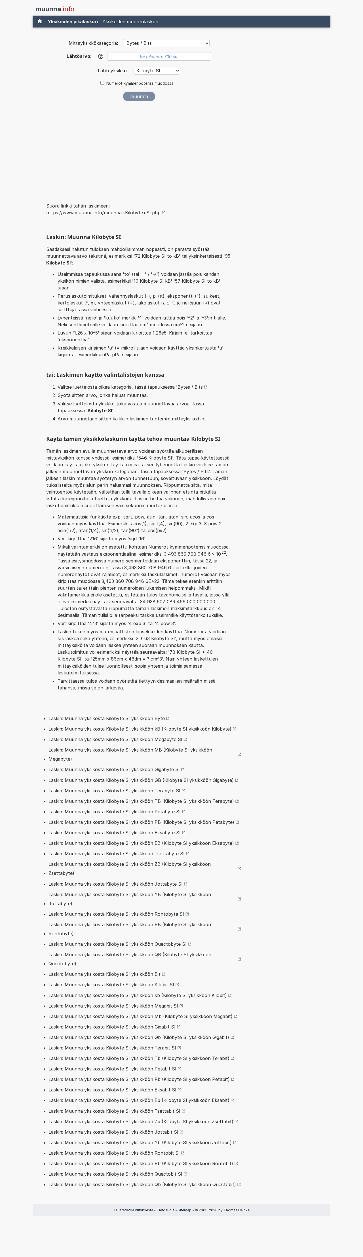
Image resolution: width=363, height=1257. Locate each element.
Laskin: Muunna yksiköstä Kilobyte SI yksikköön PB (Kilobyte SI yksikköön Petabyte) (141, 822)
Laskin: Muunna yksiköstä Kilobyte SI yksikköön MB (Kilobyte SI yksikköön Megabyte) (130, 754)
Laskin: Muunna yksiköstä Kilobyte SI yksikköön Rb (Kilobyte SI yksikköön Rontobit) (140, 1163)
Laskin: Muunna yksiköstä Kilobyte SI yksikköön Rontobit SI (114, 1153)
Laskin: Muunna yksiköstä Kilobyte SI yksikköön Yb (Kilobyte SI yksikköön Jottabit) (140, 1142)
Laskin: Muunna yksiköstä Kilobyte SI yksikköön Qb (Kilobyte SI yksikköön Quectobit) (142, 1184)
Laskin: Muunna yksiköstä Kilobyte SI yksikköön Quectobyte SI (117, 944)
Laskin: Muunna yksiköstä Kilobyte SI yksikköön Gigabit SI (112, 1027)
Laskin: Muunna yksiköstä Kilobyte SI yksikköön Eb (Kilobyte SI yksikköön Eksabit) (138, 1100)
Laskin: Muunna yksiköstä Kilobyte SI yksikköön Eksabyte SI (114, 832)
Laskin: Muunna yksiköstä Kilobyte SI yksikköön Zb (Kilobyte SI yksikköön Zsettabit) (140, 1121)
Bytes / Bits (190, 387)
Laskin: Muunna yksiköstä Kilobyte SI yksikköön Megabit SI (113, 1006)
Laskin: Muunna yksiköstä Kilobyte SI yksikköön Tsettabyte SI (116, 853)
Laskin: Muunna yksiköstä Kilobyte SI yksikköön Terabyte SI (114, 790)
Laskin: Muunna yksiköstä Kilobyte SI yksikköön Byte (106, 718)
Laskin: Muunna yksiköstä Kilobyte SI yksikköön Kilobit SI (111, 984)
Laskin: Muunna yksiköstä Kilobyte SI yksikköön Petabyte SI (114, 811)
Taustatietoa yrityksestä (133, 1210)
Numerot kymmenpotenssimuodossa (140, 83)
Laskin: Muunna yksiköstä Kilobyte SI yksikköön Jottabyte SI (115, 884)
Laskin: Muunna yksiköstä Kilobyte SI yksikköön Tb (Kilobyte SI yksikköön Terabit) (138, 1058)
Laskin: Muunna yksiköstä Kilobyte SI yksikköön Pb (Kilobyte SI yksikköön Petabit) (139, 1079)
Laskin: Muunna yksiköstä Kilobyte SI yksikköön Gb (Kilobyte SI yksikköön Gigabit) (138, 1037)
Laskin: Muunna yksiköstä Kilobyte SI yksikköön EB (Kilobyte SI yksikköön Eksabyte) (141, 843)
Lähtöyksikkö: (113, 70)
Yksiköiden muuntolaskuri (130, 21)
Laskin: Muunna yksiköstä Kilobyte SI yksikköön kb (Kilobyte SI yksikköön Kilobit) (137, 995)
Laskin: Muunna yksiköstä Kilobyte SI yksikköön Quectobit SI (115, 1174)
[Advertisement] (139, 148)
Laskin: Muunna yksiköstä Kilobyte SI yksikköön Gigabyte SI (114, 769)
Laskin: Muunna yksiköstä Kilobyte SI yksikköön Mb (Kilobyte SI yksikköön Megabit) (140, 1016)
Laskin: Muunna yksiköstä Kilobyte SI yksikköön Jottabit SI (113, 1132)
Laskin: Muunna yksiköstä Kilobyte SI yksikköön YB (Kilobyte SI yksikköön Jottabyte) (129, 899)
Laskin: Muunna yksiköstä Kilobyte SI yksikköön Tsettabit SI (114, 1111)
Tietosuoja (165, 1210)
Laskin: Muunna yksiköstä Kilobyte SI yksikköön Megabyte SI (115, 739)
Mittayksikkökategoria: (93, 43)
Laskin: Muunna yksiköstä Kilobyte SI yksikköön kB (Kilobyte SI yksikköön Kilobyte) (139, 729)
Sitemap (184, 1210)
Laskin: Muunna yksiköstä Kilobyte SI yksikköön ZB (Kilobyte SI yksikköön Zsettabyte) (129, 868)
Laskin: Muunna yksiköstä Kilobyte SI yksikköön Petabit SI (112, 1069)
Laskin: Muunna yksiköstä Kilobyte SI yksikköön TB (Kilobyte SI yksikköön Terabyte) (141, 801)
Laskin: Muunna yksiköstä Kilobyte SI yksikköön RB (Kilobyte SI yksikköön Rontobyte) (129, 929)
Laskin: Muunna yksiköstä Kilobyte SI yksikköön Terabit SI (112, 1048)
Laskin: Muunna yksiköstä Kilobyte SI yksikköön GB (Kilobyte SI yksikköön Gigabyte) (141, 780)
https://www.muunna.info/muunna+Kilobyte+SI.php (103, 212)
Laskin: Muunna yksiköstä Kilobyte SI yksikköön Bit (104, 974)
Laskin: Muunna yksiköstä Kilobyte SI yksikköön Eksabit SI (112, 1090)
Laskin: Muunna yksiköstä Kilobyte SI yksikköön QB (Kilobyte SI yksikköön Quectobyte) (129, 959)
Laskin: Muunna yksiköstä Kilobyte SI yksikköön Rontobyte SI (116, 914)
